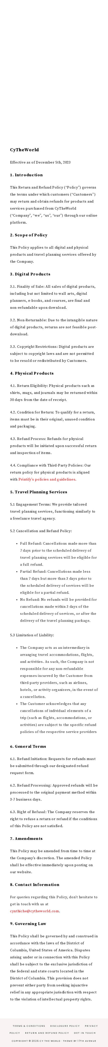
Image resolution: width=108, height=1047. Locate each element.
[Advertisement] (54, 71)
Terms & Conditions (29, 1025)
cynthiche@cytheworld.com (34, 911)
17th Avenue (87, 1040)
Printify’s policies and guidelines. (48, 479)
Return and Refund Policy (47, 1032)
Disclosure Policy (65, 1025)
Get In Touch (85, 1032)
